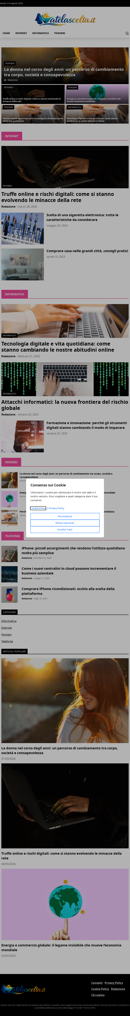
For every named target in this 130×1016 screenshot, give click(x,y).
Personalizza (65, 516)
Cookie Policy (38, 508)
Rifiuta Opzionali (65, 523)
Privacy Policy (56, 508)
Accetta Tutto (65, 529)
